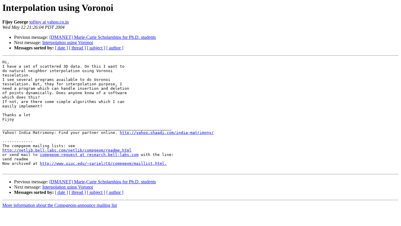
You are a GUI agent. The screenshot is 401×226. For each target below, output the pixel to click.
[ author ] (114, 47)
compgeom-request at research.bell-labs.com (89, 154)
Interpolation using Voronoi (67, 42)
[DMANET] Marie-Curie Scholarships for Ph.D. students (102, 37)
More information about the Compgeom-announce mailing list (59, 205)
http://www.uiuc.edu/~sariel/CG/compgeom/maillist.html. (103, 163)
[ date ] (61, 47)
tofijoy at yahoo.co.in (49, 21)
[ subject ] (96, 47)
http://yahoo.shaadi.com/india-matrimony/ (167, 132)
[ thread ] (77, 47)
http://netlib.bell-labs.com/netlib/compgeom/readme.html (67, 150)
